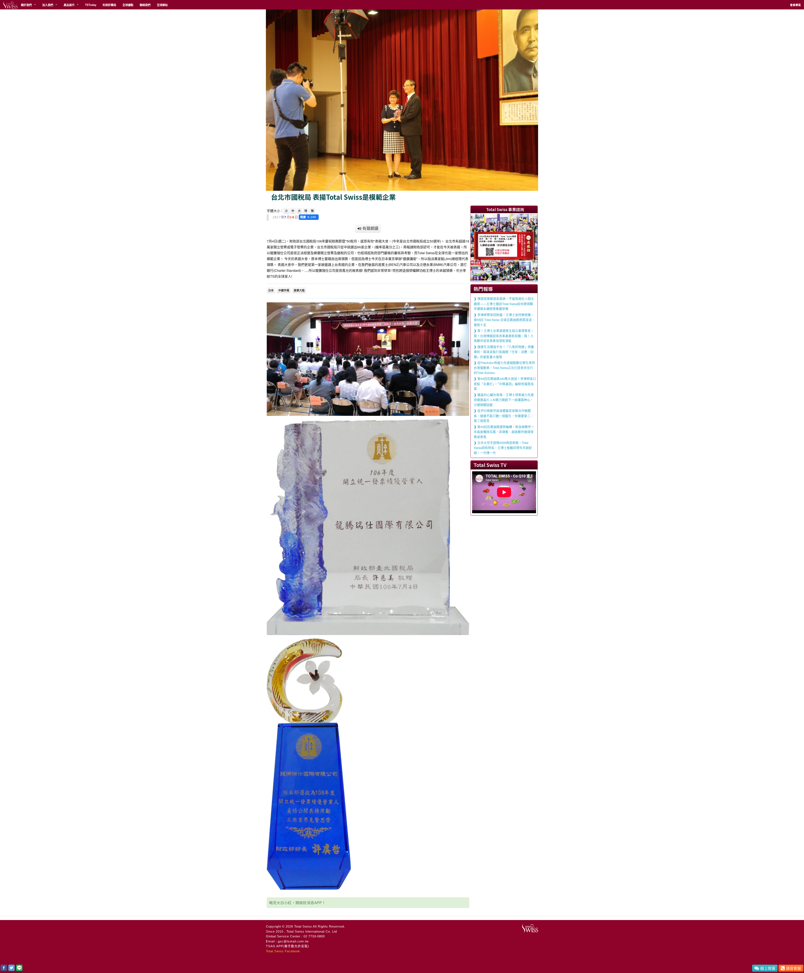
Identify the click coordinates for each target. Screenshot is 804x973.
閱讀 (308, 217)
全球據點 (127, 5)
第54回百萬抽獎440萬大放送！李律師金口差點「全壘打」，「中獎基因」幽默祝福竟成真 (505, 383)
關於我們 (26, 5)
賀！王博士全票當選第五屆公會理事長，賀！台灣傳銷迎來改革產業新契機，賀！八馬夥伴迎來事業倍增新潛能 (504, 335)
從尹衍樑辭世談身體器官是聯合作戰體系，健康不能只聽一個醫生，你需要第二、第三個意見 (503, 415)
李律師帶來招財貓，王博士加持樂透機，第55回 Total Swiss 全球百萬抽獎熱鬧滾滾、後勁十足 (504, 319)
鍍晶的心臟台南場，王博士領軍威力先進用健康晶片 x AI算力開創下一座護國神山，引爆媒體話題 (504, 399)
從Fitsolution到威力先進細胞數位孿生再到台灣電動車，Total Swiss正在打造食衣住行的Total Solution (504, 367)
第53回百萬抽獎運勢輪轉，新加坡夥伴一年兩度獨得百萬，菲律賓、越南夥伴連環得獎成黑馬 (504, 431)
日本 (271, 290)
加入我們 (47, 5)
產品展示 (69, 5)
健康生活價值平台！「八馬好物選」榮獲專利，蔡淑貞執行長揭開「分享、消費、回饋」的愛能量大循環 (504, 351)
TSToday (90, 5)
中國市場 (283, 290)
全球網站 (162, 5)
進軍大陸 (299, 290)
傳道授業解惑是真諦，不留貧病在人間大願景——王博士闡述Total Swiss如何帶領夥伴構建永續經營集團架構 (504, 303)
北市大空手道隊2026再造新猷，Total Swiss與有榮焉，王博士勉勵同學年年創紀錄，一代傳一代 (503, 447)
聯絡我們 (145, 5)
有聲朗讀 (369, 229)
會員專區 (795, 5)
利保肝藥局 (109, 5)
